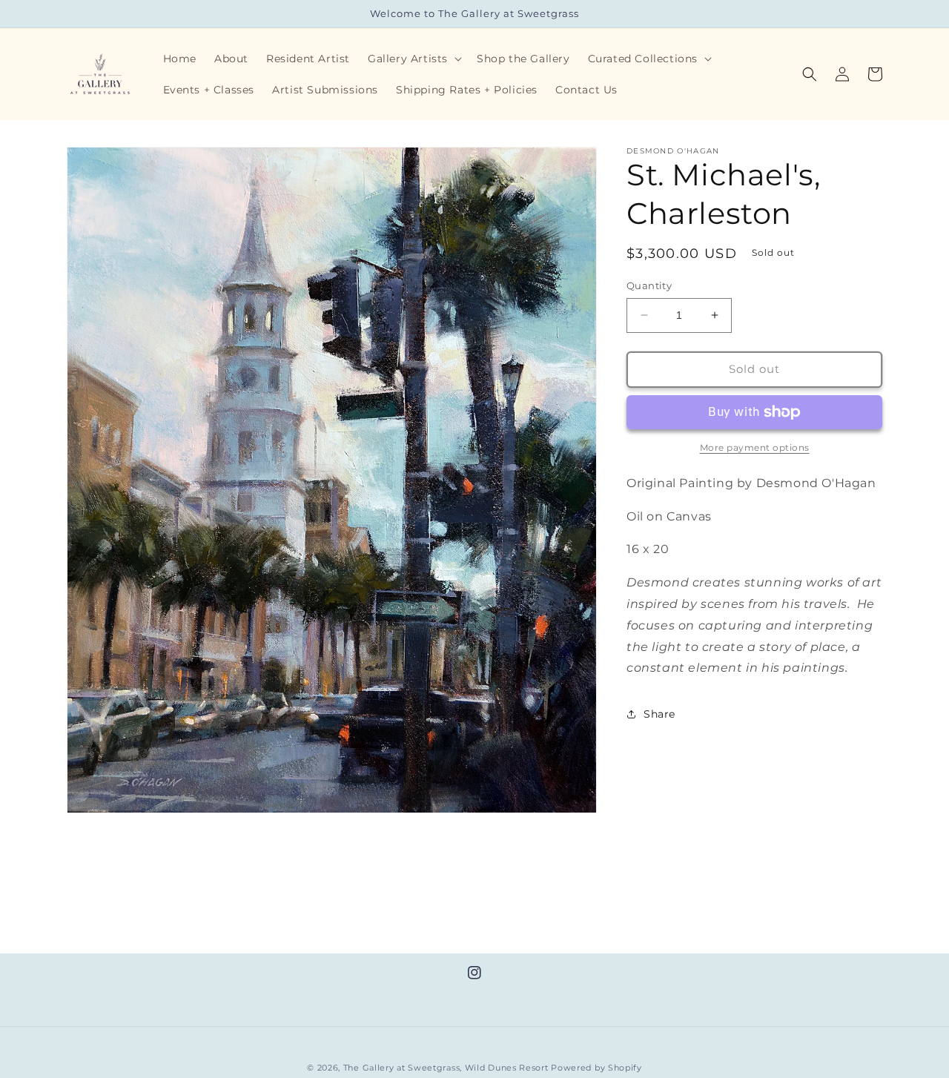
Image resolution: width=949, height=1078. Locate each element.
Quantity (649, 285)
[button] (413, 58)
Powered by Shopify (596, 1067)
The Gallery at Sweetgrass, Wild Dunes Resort (446, 1067)
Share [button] (659, 714)
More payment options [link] (755, 447)
